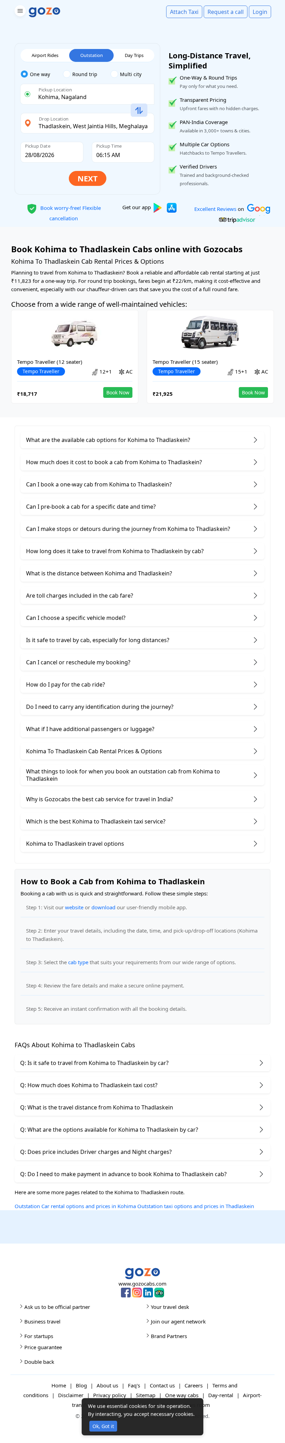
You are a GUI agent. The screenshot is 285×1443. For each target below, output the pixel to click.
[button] (19, 12)
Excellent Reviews (215, 208)
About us (107, 1385)
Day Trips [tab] (134, 55)
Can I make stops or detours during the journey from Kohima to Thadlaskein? (128, 529)
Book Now (117, 392)
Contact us (162, 1385)
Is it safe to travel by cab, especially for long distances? (97, 640)
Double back (39, 1361)
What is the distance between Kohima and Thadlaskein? (99, 573)
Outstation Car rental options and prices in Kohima (75, 1206)
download (103, 907)
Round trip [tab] (84, 74)
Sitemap (145, 1395)
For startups (38, 1336)
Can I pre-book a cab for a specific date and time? (91, 506)
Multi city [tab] (130, 74)
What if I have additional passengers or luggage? (90, 729)
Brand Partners (169, 1336)
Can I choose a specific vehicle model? (75, 618)
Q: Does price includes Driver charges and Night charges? (96, 1152)
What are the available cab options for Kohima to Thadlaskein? (108, 440)
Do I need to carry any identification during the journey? (99, 707)
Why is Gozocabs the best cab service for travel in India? (99, 799)
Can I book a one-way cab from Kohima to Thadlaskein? (99, 484)
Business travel (42, 1321)
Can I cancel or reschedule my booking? (78, 662)
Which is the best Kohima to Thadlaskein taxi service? (95, 821)
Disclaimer (70, 1395)
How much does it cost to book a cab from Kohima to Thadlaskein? (114, 462)
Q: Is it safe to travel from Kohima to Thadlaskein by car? (94, 1063)
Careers (194, 1385)
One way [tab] (40, 74)
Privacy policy (109, 1395)
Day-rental (220, 1395)
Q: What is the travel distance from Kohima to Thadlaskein (96, 1107)
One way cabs (181, 1395)
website (74, 907)
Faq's (134, 1385)
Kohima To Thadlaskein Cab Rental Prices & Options (94, 751)
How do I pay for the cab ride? (65, 684)
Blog (81, 1385)
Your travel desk (170, 1306)
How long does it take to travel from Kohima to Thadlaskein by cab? (115, 551)
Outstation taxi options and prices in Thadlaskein (195, 1206)
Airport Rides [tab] (45, 55)
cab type (78, 962)
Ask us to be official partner (57, 1306)
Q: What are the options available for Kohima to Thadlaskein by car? (109, 1129)
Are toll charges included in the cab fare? (79, 595)
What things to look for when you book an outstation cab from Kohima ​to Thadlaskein (123, 775)
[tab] (42, 74)
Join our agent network (178, 1321)
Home (58, 1385)
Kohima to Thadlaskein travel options (75, 843)
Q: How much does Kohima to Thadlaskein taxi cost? (88, 1085)
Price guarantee (43, 1347)
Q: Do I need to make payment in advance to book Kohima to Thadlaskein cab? (123, 1174)
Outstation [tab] (91, 55)
